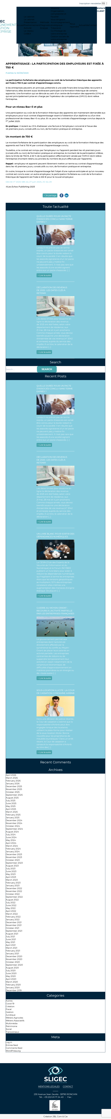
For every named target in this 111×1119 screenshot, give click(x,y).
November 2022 (14, 891)
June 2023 (11, 871)
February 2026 (13, 780)
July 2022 (10, 902)
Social (9, 1029)
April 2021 (11, 945)
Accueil (20, 25)
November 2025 (14, 789)
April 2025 (11, 809)
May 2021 (10, 942)
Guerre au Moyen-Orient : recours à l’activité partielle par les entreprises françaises (55, 611)
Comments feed (14, 1048)
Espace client (101, 9)
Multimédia (11, 1023)
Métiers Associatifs (15, 1020)
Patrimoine (11, 1026)
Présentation (30, 22)
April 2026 (11, 775)
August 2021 (12, 933)
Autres (9, 1000)
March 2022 (12, 914)
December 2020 (14, 956)
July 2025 (10, 800)
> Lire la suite (44, 275)
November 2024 (14, 823)
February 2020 (13, 984)
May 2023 (10, 874)
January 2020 (13, 987)
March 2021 (11, 948)
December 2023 (14, 854)
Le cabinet (29, 16)
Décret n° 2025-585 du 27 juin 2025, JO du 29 (29, 182)
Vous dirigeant (58, 19)
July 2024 (11, 834)
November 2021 (14, 925)
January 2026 (12, 783)
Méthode (44, 22)
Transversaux (12, 1032)
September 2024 (14, 829)
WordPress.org (13, 1051)
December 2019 (14, 990)
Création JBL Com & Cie (55, 1116)
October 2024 (13, 826)
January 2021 (12, 953)
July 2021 (10, 936)
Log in (9, 1042)
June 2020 (11, 973)
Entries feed (12, 1045)
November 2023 (14, 857)
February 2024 (13, 848)
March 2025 (12, 812)
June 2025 (11, 803)
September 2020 (14, 965)
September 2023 (14, 863)
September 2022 (14, 897)
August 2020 (12, 967)
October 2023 (12, 860)
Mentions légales (49, 1086)
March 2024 (12, 846)
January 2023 (12, 885)
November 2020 (14, 959)
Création (10, 1006)
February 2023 (13, 882)
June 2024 (11, 837)
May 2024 (11, 840)
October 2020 (13, 962)
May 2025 (10, 806)
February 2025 (13, 814)
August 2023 (12, 865)
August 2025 (12, 797)
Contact (93, 25)
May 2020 (11, 976)
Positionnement (32, 25)
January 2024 (13, 851)
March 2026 (12, 778)
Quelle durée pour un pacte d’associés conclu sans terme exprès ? (55, 219)
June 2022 (11, 905)
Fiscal (9, 1009)
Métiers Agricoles (14, 1017)
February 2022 (13, 916)
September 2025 (14, 795)
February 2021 (13, 950)
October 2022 (13, 894)
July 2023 (10, 868)
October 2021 (12, 928)
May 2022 (11, 908)
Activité (27, 28)
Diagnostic (45, 25)
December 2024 (14, 820)
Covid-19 (10, 1003)
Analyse (44, 28)
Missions (55, 8)
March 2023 (12, 880)
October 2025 (12, 792)
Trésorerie (56, 28)
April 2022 (11, 911)
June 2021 (11, 939)
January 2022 (12, 919)
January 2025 (12, 817)
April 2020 (11, 979)
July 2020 (11, 970)
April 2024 (11, 843)
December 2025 (14, 786)
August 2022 (12, 899)
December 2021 (14, 922)
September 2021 (14, 931)
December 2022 (14, 888)
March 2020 (12, 982)
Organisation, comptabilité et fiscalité (58, 14)
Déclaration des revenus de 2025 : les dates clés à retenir (52, 290)
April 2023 (11, 877)
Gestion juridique (59, 42)
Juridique (10, 1015)
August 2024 (12, 831)
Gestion (10, 1012)
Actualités (84, 25)
